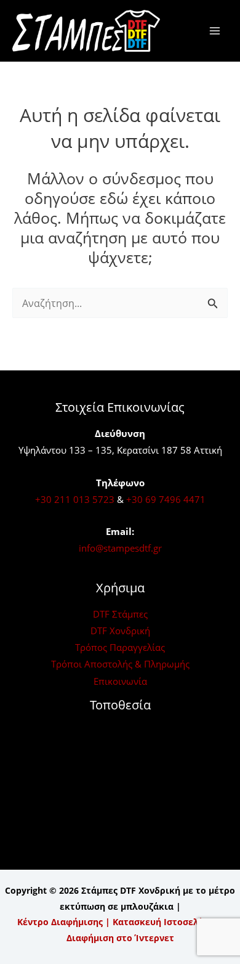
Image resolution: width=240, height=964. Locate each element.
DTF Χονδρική (120, 630)
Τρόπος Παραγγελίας (120, 647)
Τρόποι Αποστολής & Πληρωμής (120, 664)
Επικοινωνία (120, 681)
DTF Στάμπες (120, 614)
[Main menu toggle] (214, 31)
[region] (120, 867)
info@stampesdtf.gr (120, 548)
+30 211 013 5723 (74, 499)
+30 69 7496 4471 (166, 499)
